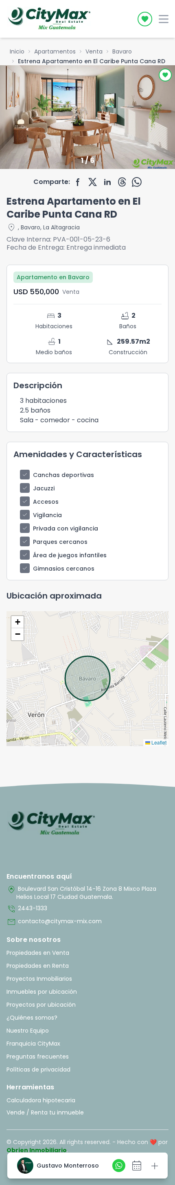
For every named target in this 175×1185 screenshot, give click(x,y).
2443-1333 (27, 909)
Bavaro (122, 51)
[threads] (122, 182)
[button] (17, 622)
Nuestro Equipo (28, 1031)
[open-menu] (163, 19)
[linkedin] (107, 182)
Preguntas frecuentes (38, 1056)
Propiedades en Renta (38, 966)
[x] (93, 182)
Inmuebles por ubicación (42, 992)
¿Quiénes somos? (32, 1018)
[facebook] (78, 182)
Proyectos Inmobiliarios (39, 979)
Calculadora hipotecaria (41, 1100)
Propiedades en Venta (38, 953)
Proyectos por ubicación (41, 1005)
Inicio (17, 51)
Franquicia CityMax (33, 1044)
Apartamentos (55, 51)
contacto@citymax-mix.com (54, 922)
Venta (94, 51)
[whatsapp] (137, 182)
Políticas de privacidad (38, 1069)
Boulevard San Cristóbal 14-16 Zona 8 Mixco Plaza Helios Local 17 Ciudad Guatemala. (81, 893)
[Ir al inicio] (51, 823)
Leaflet (158, 742)
